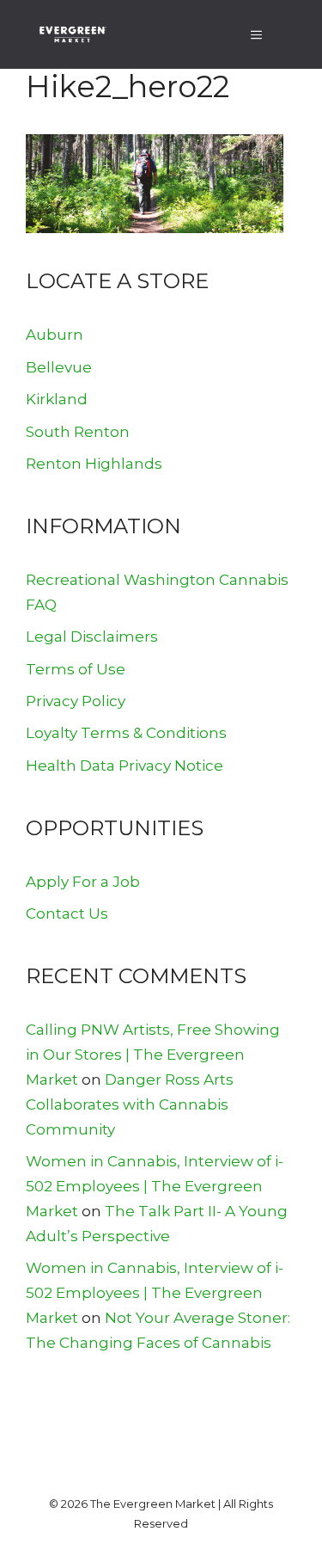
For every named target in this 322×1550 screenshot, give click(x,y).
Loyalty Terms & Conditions (126, 732)
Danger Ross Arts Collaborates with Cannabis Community (130, 1104)
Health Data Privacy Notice (124, 765)
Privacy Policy (75, 701)
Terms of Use (75, 669)
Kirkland (57, 399)
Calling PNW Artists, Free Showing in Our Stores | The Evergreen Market (153, 1054)
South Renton (78, 431)
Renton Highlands (94, 463)
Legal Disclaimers (92, 636)
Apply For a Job (83, 881)
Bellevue (59, 367)
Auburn (54, 334)
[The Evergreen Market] (72, 34)
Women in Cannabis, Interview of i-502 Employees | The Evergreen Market (154, 1186)
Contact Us (67, 913)
